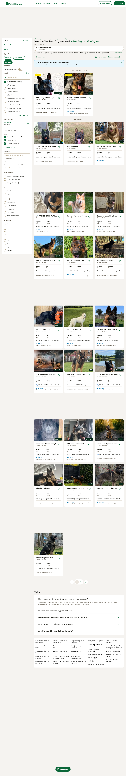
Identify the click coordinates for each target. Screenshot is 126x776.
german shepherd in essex (60, 652)
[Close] (121, 62)
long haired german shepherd (77, 641)
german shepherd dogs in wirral (61, 662)
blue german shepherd (113, 651)
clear (27, 73)
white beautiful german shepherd (78, 662)
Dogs (6, 49)
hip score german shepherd (112, 660)
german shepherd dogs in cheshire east (61, 657)
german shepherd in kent (42, 647)
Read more (118, 53)
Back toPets (8, 45)
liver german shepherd (96, 654)
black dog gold (93, 658)
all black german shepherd (76, 652)
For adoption (19, 58)
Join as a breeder (60, 3)
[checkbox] (5, 82)
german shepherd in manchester (60, 641)
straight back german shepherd (78, 647)
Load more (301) (23, 115)
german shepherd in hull (60, 647)
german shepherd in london (42, 652)
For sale (8, 58)
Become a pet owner (43, 3)
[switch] (20, 69)
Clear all (26, 41)
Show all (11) (10, 147)
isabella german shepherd (111, 641)
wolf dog (91, 661)
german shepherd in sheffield (42, 657)
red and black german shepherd (113, 655)
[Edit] (28, 123)
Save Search (42, 57)
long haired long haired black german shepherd (114, 647)
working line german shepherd (95, 645)
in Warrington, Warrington (85, 41)
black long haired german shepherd (76, 657)
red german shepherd (95, 641)
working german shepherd (93, 650)
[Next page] (86, 582)
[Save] (59, 98)
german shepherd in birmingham (42, 641)
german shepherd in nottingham (42, 662)
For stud (8, 62)
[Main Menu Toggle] (2, 3)
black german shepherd (96, 664)
